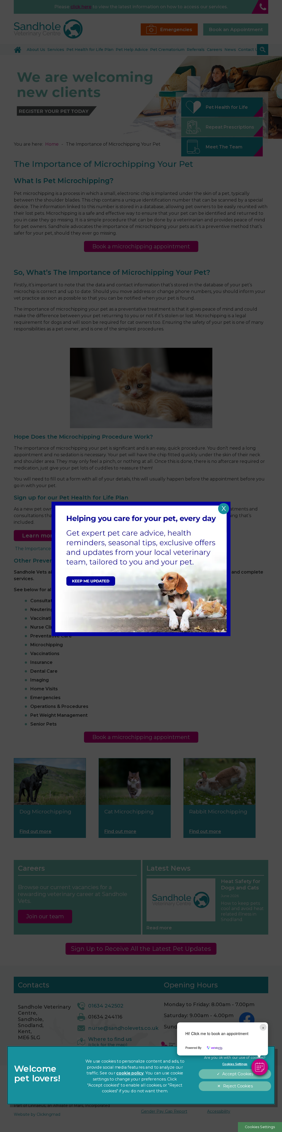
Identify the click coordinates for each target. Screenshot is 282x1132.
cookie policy (129, 1073)
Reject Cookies (237, 1086)
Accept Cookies (237, 1074)
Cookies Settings (260, 1127)
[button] (259, 1067)
